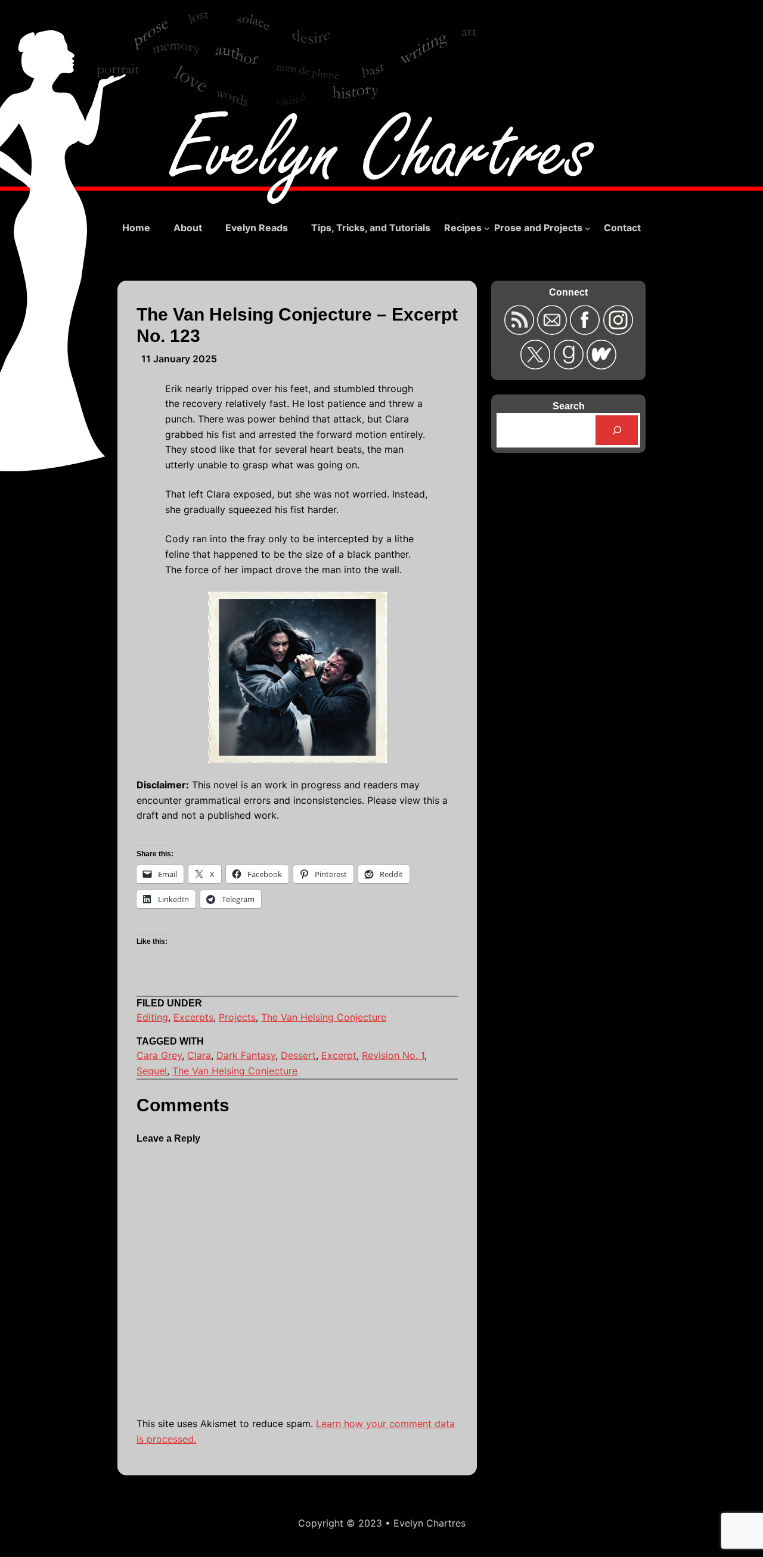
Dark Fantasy (245, 1055)
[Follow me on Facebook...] (586, 331)
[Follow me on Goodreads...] (569, 365)
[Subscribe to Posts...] (520, 331)
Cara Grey (159, 1055)
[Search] (616, 430)
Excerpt (338, 1055)
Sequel (152, 1071)
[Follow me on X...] (536, 365)
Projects (237, 1017)
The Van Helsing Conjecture (323, 1017)
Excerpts (193, 1017)
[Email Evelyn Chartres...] (553, 331)
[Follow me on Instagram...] (617, 331)
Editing (152, 1017)
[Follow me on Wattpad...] (601, 365)
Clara (199, 1055)
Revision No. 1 (393, 1055)
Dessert (298, 1055)
